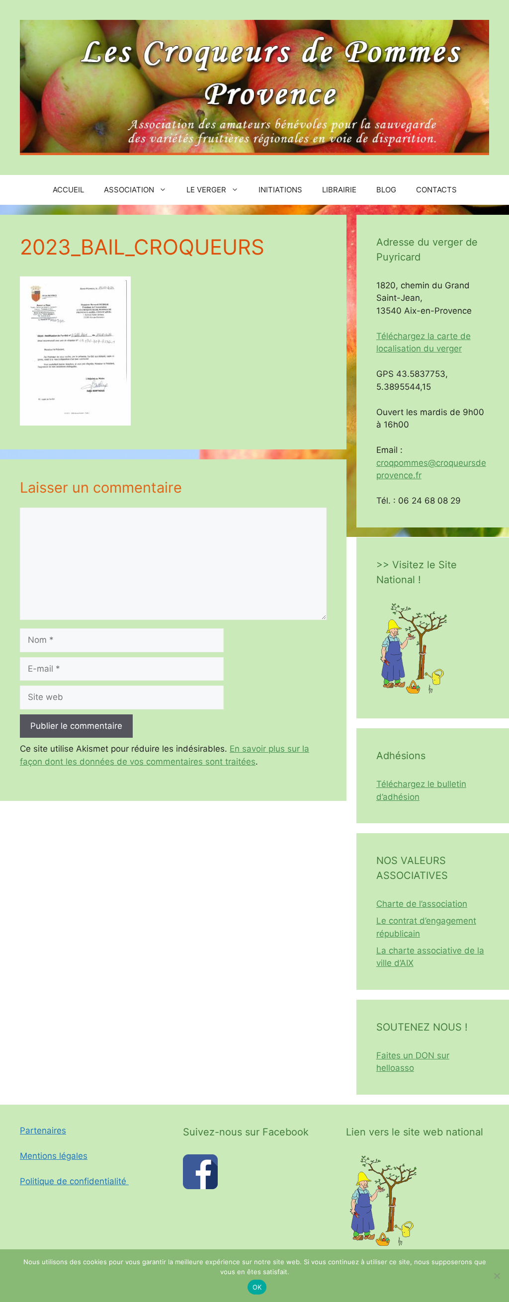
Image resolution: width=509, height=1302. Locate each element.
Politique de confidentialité (74, 1181)
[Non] (497, 1276)
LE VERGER (206, 189)
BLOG (386, 189)
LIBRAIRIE (339, 189)
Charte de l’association (421, 904)
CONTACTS (436, 189)
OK (257, 1287)
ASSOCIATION (129, 189)
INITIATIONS (280, 189)
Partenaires (43, 1130)
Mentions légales (53, 1156)
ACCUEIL (68, 189)
